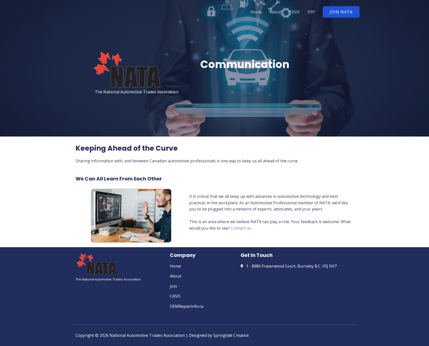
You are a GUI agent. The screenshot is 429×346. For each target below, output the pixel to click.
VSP (311, 12)
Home (256, 12)
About (275, 12)
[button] (341, 12)
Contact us (241, 228)
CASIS (294, 12)
